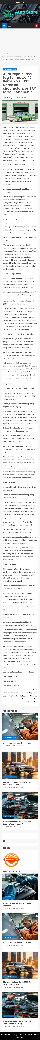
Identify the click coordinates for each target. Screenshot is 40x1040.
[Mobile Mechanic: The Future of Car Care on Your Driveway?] (20, 805)
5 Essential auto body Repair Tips (17, 743)
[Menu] (9, 25)
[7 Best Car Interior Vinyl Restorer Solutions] (20, 887)
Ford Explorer (9, 898)
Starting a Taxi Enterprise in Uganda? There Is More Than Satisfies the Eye (28, 696)
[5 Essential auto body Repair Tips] (20, 726)
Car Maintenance (10, 69)
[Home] (4, 25)
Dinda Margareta (10, 98)
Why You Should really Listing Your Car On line (11, 694)
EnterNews (32, 1034)
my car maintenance (13, 685)
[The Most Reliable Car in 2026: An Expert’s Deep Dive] (20, 765)
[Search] (32, 26)
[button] (9, 25)
